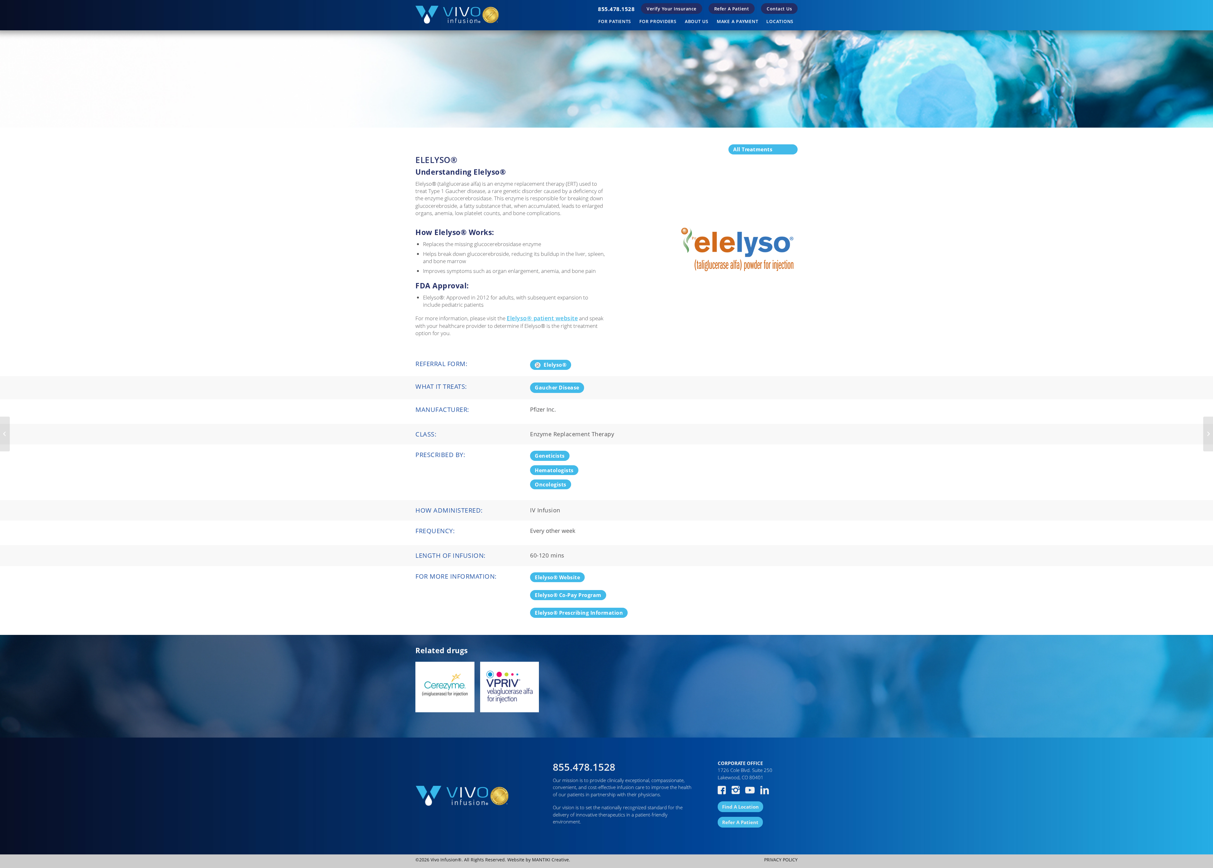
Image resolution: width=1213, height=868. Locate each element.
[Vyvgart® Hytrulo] (5, 434)
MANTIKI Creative (550, 860)
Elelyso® (555, 364)
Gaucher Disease (557, 387)
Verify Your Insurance (672, 9)
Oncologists (550, 484)
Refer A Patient (731, 9)
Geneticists (550, 455)
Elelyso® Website (557, 577)
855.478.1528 (616, 9)
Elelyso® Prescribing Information (579, 612)
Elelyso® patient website (542, 318)
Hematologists (554, 470)
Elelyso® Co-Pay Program (568, 595)
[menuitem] (616, 9)
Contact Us (779, 9)
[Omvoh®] (1208, 434)
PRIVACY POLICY (781, 860)
